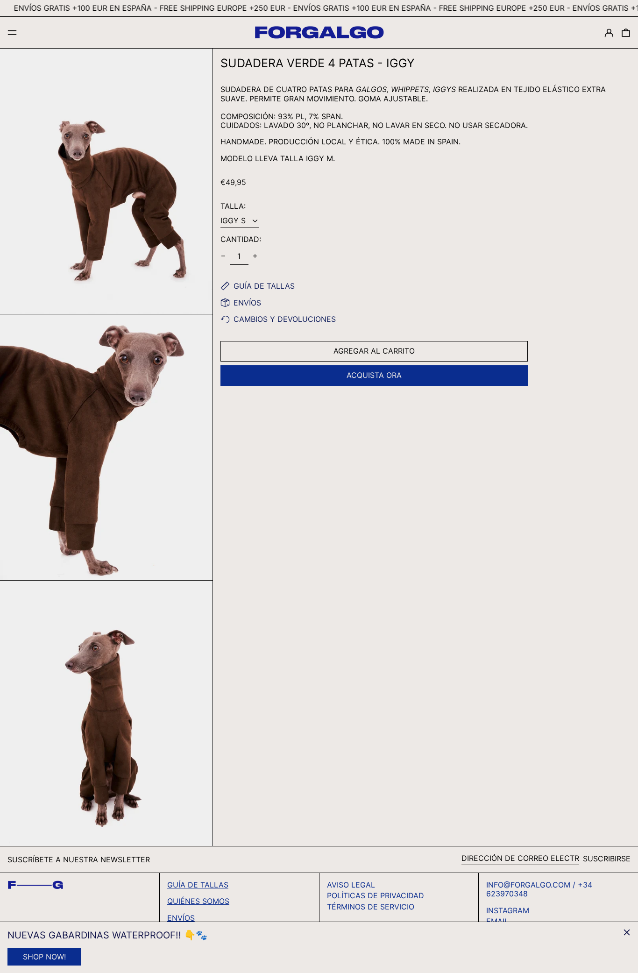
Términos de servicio (370, 906)
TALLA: (233, 206)
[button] (626, 32)
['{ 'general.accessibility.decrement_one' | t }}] (223, 256)
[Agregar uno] (255, 256)
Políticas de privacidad (375, 895)
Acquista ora (374, 375)
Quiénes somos (198, 901)
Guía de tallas (197, 884)
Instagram (507, 910)
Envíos (181, 918)
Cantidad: (240, 239)
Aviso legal (351, 884)
